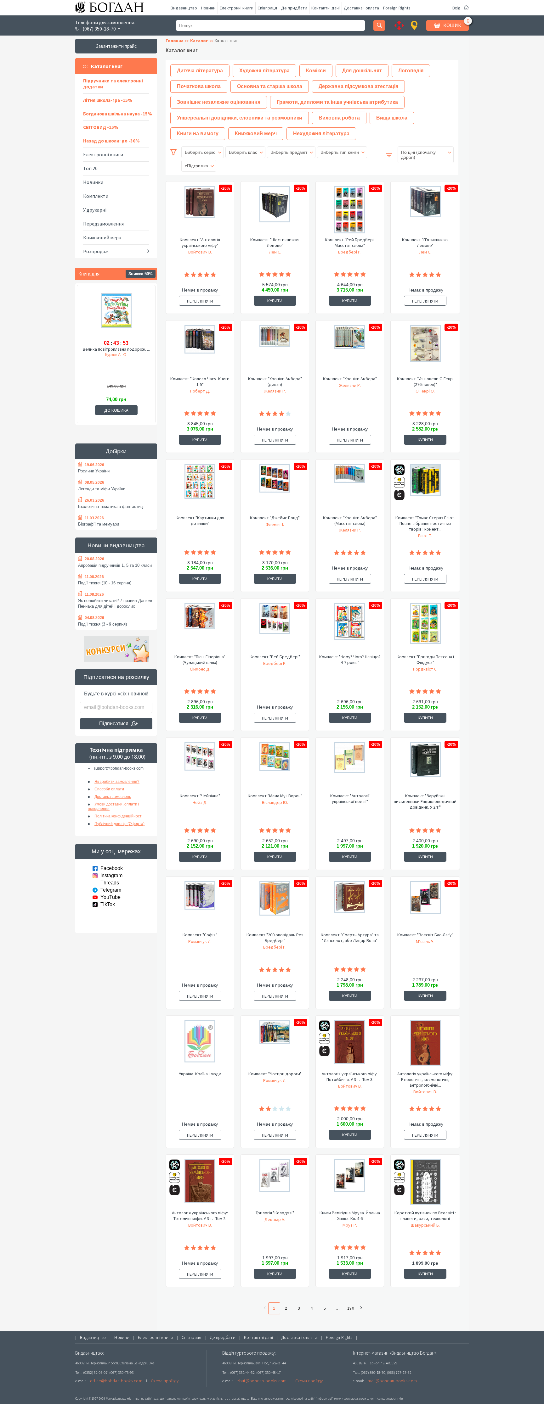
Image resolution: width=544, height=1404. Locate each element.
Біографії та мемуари (98, 524)
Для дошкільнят (362, 70)
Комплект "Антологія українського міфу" (200, 242)
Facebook (111, 868)
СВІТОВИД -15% (100, 127)
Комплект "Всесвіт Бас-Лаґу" (425, 935)
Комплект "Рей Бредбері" (275, 657)
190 (350, 1308)
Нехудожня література (321, 133)
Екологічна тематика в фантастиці (111, 506)
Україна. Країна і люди (200, 1074)
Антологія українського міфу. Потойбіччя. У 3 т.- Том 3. (350, 1076)
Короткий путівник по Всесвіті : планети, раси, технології (425, 1215)
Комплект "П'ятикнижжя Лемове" (425, 242)
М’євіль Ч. (425, 941)
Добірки (116, 451)
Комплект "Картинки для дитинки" (200, 520)
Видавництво (184, 8)
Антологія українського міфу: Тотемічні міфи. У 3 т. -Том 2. (200, 1215)
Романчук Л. (200, 941)
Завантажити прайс (116, 46)
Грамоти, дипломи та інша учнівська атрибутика (337, 102)
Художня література (264, 70)
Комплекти (95, 196)
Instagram (111, 875)
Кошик (452, 25)
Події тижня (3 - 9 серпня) (102, 624)
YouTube (110, 897)
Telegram (110, 890)
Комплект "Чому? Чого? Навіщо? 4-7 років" (350, 659)
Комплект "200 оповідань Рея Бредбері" (274, 937)
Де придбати (294, 8)
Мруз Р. (350, 1225)
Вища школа (391, 117)
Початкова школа (199, 86)
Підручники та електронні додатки (113, 84)
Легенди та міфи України (101, 489)
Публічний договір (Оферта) (119, 824)
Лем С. (275, 252)
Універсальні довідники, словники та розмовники (239, 117)
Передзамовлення (103, 223)
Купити (274, 301)
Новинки (93, 182)
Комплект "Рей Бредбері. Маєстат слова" (350, 242)
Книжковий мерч (102, 237)
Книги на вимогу (197, 133)
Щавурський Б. (425, 1225)
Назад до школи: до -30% (111, 141)
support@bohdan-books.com (119, 768)
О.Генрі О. (425, 391)
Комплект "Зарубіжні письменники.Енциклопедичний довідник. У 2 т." (425, 801)
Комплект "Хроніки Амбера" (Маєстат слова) (350, 520)
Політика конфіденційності (118, 816)
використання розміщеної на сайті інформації (298, 1398)
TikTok (107, 904)
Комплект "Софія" (200, 935)
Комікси (316, 70)
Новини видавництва (116, 545)
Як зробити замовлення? (116, 781)
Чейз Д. (200, 802)
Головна (175, 40)
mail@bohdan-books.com (392, 1381)
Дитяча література (200, 70)
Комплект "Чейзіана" (200, 796)
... (337, 1308)
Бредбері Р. (349, 252)
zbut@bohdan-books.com (262, 1381)
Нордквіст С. (425, 669)
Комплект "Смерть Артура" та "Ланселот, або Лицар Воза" (350, 937)
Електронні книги (236, 8)
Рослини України (94, 471)
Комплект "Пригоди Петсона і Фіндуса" (425, 659)
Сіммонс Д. (200, 669)
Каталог (199, 40)
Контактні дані (325, 8)
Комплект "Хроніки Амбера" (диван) (275, 381)
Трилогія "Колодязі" (275, 1213)
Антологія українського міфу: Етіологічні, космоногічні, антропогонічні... (425, 1079)
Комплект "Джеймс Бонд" (275, 518)
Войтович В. (200, 252)
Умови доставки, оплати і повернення (113, 806)
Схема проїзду (164, 1381)
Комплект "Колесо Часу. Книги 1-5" (200, 381)
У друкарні (94, 210)
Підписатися (113, 723)
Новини (208, 8)
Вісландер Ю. (275, 802)
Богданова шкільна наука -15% (117, 114)
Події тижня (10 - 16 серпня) (104, 583)
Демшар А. (274, 1219)
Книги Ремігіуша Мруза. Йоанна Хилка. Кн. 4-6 (350, 1215)
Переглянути (200, 301)
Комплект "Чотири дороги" (275, 1074)
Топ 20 (90, 168)
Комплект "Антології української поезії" (349, 798)
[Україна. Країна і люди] (200, 1045)
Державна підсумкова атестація (358, 86)
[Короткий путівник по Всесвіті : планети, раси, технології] (425, 1184)
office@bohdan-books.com (116, 1381)
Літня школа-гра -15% (107, 100)
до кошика (116, 410)
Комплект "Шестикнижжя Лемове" (274, 242)
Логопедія (410, 70)
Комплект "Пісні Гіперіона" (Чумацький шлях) (199, 659)
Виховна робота (339, 117)
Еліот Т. (425, 535)
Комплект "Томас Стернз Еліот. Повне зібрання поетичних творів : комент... (425, 523)
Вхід (456, 8)
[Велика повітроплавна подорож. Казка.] (116, 315)
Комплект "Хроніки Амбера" (350, 379)
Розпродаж (96, 251)
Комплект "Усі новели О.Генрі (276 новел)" (425, 381)
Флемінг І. (275, 524)
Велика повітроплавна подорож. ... (116, 349)
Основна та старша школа (269, 86)
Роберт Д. (200, 391)
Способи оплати (109, 789)
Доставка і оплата (361, 8)
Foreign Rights (397, 8)
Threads (109, 882)
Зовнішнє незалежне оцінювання (218, 102)
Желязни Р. (275, 391)
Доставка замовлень (112, 796)
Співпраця (267, 8)
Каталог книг (106, 66)
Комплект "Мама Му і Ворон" (275, 796)
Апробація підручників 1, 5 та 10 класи (115, 565)
